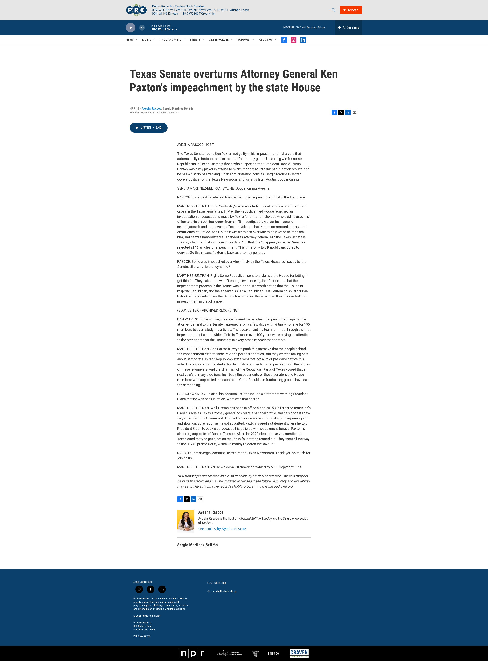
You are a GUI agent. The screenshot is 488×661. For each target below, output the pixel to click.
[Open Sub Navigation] (136, 39)
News (130, 39)
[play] (131, 28)
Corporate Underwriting (221, 591)
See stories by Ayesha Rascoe (222, 528)
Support (244, 39)
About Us (266, 39)
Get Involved (219, 39)
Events (195, 39)
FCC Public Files (216, 582)
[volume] (142, 27)
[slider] (148, 28)
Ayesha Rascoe (151, 108)
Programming (170, 39)
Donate (352, 10)
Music (146, 39)
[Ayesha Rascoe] (185, 521)
